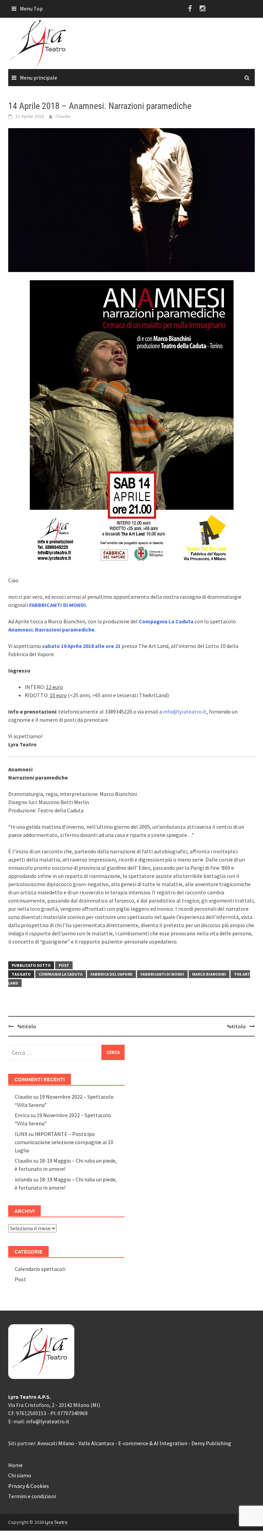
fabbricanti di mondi (162, 974)
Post (64, 965)
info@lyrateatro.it (184, 711)
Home (15, 1465)
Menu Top (31, 8)
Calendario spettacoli (40, 1268)
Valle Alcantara (96, 1443)
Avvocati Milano (55, 1443)
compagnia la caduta (61, 974)
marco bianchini (209, 974)
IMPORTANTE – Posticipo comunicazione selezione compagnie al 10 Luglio (64, 1142)
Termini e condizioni (32, 1496)
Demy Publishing (211, 1443)
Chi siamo (19, 1475)
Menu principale (38, 77)
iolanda (23, 1179)
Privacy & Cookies (28, 1485)
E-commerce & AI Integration (152, 1443)
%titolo (26, 1026)
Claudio (63, 116)
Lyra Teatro (56, 1522)
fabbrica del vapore (111, 974)
